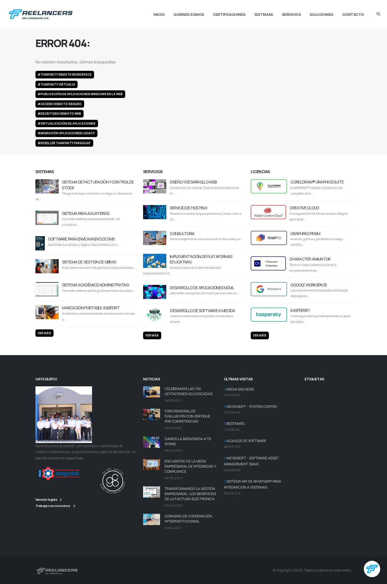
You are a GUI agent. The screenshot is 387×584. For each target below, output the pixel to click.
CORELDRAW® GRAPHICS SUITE (317, 182)
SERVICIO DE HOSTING (188, 207)
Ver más (44, 333)
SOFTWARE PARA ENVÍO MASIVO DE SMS (81, 239)
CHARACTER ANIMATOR (309, 259)
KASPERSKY (300, 310)
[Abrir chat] (372, 569)
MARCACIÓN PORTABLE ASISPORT (91, 307)
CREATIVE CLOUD (304, 207)
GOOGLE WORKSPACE (308, 284)
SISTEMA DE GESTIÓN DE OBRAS (89, 262)
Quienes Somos (188, 14)
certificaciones (229, 14)
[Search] (378, 14)
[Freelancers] (41, 13)
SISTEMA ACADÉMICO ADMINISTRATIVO (95, 284)
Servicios (291, 14)
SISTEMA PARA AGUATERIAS (85, 213)
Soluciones (321, 14)
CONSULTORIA (182, 233)
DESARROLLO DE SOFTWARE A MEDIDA (202, 310)
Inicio (159, 14)
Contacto (353, 14)
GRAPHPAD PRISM (305, 233)
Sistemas (263, 14)
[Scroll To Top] (377, 577)
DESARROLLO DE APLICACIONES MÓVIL (202, 287)
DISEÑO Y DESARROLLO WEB (193, 182)
